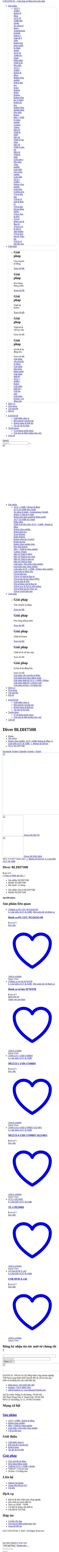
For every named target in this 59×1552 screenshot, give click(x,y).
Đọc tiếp (12, 925)
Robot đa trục (20, 542)
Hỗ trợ (11, 411)
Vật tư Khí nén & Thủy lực (19, 236)
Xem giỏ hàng (9, 1546)
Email (38, 751)
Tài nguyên (13, 408)
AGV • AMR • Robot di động (17, 12)
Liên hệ (11, 435)
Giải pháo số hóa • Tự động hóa (19, 398)
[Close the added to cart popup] (28, 1546)
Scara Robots (17, 88)
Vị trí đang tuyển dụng (23, 430)
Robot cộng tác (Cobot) (19, 98)
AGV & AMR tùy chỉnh (18, 55)
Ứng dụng (12, 406)
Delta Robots (17, 93)
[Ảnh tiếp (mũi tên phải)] (6, 1551)
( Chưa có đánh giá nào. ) (14, 875)
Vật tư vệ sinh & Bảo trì (19, 201)
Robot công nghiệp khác (19, 108)
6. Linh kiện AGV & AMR (20, 912)
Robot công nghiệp (19, 79)
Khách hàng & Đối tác (23, 423)
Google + (31, 751)
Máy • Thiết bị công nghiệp (19, 120)
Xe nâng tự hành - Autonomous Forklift (19, 29)
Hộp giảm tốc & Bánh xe (44, 912)
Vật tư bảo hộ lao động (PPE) (19, 209)
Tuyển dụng (13, 428)
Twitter (15, 751)
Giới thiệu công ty (21, 418)
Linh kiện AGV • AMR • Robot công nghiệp (19, 182)
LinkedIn (22, 751)
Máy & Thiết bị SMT (17, 132)
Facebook (7, 751)
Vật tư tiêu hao (20, 574)
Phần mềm (18, 60)
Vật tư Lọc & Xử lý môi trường (18, 229)
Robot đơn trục (20, 532)
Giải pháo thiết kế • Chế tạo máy (18, 390)
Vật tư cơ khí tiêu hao (19, 242)
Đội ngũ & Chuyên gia (24, 421)
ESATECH (13, 416)
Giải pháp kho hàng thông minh (19, 369)
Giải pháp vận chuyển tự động (19, 361)
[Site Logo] (24, 1)
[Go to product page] (32, 909)
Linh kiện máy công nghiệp (18, 172)
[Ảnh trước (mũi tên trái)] (4, 1551)
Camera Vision (17, 126)
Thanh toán (21, 1545)
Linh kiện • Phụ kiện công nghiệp (28, 564)
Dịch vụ (11, 403)
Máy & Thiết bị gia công (19, 139)
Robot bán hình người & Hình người (18, 47)
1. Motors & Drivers (35, 859)
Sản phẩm (12, 6)
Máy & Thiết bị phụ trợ (19, 147)
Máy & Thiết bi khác (17, 154)
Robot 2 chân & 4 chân (18, 38)
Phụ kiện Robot (17, 113)
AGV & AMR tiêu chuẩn (18, 20)
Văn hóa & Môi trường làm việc (28, 433)
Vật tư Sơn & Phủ (18, 215)
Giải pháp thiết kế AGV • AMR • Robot (18, 379)
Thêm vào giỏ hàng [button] (16, 999)
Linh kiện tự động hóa (19, 190)
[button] (19, 334)
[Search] (30, 443)
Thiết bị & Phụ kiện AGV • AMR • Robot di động (18, 69)
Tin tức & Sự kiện (21, 425)
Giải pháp (12, 246)
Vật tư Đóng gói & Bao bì (19, 221)
